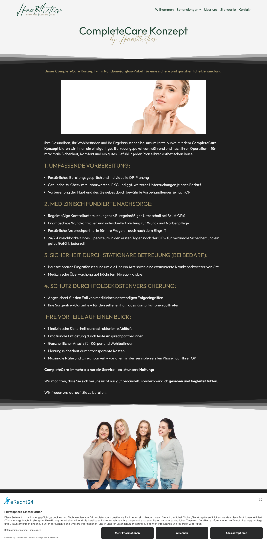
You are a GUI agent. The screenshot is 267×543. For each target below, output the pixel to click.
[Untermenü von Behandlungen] (200, 10)
